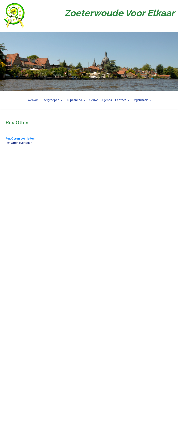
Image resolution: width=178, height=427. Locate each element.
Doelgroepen (50, 100)
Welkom (33, 100)
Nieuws (93, 100)
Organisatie (140, 100)
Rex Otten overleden (20, 138)
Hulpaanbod (74, 100)
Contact (120, 100)
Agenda (107, 100)
